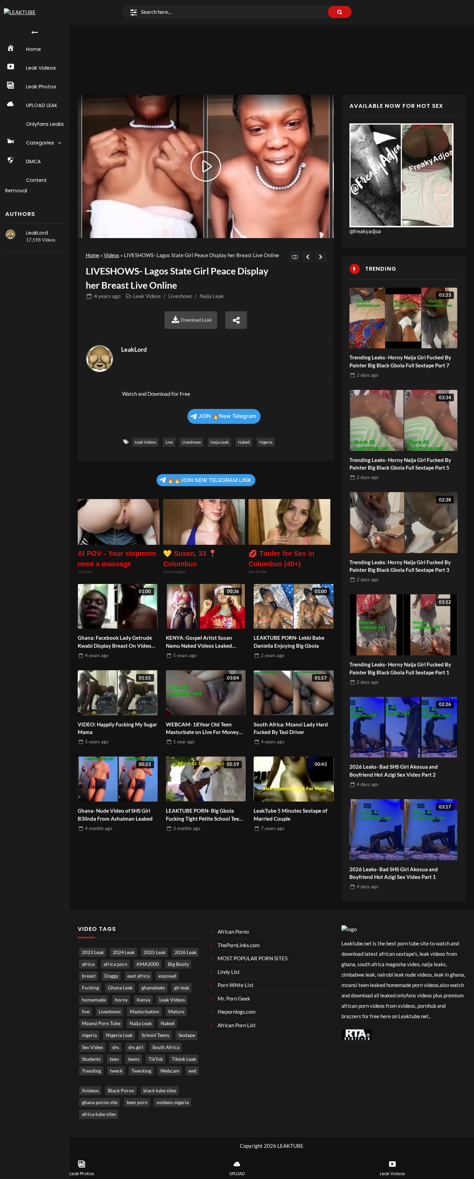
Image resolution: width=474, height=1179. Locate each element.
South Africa (165, 1047)
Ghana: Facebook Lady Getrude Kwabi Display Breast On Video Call (115, 642)
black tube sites (159, 1090)
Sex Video (92, 1047)
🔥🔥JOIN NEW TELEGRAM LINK (209, 480)
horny (121, 1000)
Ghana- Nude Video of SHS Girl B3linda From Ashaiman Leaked (115, 814)
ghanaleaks (153, 987)
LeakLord (37, 232)
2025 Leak (155, 952)
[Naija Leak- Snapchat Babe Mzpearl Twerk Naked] (307, 256)
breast (88, 976)
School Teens (155, 1035)
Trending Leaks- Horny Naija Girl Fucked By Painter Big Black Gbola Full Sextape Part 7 (400, 361)
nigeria (265, 442)
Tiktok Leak (184, 1059)
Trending (91, 1071)
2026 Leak (185, 952)
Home (92, 255)
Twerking (141, 1071)
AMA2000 (147, 964)
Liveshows (180, 296)
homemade (94, 1000)
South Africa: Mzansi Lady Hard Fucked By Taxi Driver (291, 728)
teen (114, 1059)
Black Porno (121, 1090)
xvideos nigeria (172, 1102)
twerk (116, 1071)
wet (192, 1071)
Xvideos (90, 1090)
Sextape (186, 1035)
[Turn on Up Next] (294, 256)
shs (115, 1047)
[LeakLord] (10, 234)
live (169, 442)
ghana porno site (100, 1102)
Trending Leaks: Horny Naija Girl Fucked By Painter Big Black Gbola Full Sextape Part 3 (400, 566)
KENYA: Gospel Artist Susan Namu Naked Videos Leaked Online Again (199, 642)
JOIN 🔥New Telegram (227, 416)
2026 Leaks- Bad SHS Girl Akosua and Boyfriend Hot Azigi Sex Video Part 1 (393, 873)
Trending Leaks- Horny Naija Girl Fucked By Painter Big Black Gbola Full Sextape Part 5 (400, 464)
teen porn (137, 1102)
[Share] (236, 320)
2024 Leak (124, 952)
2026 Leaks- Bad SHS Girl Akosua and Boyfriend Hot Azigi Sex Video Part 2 (393, 770)
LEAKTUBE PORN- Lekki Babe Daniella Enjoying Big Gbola (289, 642)
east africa (138, 976)
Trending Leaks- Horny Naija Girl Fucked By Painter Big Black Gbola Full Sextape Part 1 (400, 668)
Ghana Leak (120, 987)
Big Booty (178, 964)
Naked (244, 442)
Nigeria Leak (119, 1035)
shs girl (135, 1047)
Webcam (169, 1071)
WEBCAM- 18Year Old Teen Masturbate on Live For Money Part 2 (202, 728)
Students (91, 1059)
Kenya (143, 1000)
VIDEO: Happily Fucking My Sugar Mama (117, 728)
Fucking (90, 987)
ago (107, 296)
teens (133, 1059)
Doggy (111, 976)
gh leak (181, 987)
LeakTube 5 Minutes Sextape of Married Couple (290, 814)
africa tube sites (99, 1114)
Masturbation (144, 1011)
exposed (167, 976)
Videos (111, 255)
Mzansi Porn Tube (101, 1023)
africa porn (115, 964)
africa (88, 964)
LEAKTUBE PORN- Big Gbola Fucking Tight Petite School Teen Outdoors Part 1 (204, 814)
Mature (176, 1011)
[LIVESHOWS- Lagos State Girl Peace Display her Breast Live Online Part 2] (320, 256)
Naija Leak (212, 296)
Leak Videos (147, 296)
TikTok (156, 1059)
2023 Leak (93, 952)
